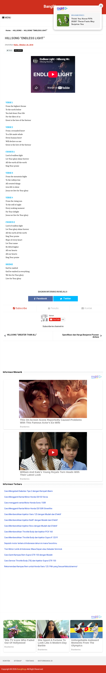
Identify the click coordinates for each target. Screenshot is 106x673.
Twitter (67, 298)
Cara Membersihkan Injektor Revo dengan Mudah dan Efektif (30, 526)
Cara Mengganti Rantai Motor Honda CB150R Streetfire (28, 508)
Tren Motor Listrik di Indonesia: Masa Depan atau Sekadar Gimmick (33, 549)
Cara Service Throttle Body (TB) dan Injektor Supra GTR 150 (30, 561)
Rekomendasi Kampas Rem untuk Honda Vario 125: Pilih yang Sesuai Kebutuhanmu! (40, 566)
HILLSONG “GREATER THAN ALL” (22, 335)
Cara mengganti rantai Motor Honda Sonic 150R (25, 503)
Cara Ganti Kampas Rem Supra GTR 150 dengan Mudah (28, 555)
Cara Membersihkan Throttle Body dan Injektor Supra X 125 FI (31, 537)
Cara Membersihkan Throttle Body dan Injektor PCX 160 (28, 532)
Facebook (41, 298)
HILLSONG (17, 30)
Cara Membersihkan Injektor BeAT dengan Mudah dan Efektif (31, 520)
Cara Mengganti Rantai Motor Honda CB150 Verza (26, 497)
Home (8, 30)
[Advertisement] (53, 590)
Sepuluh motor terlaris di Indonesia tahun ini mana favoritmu (30, 543)
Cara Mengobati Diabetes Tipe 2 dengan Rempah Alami (28, 491)
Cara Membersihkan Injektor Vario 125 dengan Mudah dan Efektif (32, 514)
